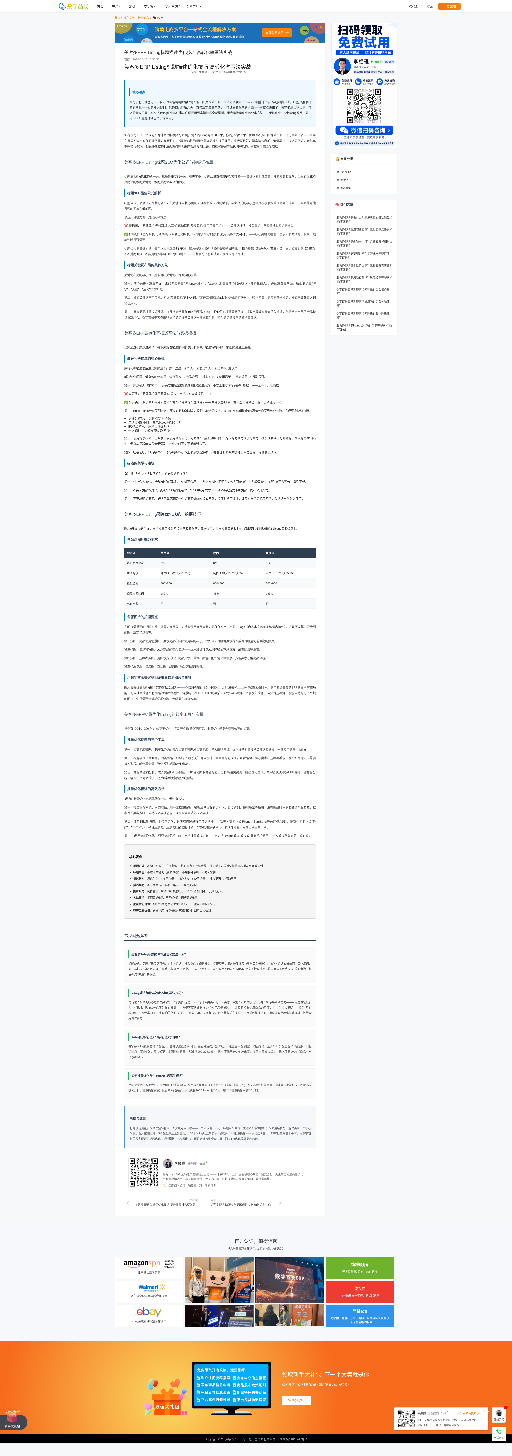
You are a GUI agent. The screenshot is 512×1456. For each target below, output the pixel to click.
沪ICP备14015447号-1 (292, 1439)
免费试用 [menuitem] (449, 6)
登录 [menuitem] (430, 6)
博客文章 (129, 18)
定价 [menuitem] (132, 6)
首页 (117, 18)
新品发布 (346, 188)
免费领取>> (297, 1400)
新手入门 (346, 180)
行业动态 (143, 18)
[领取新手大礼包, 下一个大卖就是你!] (13, 1419)
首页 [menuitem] (100, 6)
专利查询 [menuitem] (171, 6)
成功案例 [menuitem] (150, 6)
